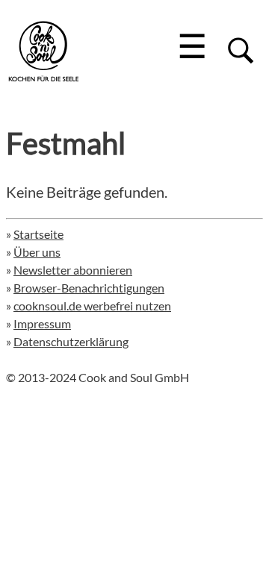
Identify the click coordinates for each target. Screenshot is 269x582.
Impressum (42, 323)
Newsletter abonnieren (72, 270)
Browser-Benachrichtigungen (88, 288)
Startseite (38, 234)
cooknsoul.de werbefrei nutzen (92, 305)
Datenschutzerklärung (71, 341)
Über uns (37, 252)
